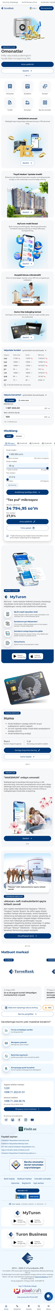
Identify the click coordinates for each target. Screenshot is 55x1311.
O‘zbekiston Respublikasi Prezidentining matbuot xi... (19, 1153)
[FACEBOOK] (19, 1119)
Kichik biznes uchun (29, 2)
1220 (6, 1088)
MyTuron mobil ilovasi (27, 223)
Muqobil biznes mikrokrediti (27, 275)
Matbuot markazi (24, 1178)
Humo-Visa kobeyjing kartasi (27, 312)
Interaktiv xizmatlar (42, 1178)
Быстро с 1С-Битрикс (23, 1191)
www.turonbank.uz (41, 1277)
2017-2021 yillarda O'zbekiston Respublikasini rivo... (18, 1147)
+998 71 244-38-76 (14, 1101)
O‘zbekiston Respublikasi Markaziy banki (14, 1144)
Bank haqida (9, 1178)
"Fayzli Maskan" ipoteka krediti (27, 174)
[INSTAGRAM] (25, 1119)
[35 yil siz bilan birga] (11, 8)
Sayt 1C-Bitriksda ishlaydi (27, 1286)
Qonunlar (15, 1183)
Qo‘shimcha (12, 485)
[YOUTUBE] (32, 1119)
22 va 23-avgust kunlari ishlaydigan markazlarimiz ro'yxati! (20, 994)
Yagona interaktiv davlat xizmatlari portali (15, 1150)
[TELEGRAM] (6, 1119)
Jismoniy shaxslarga (10, 2)
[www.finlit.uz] (27, 1129)
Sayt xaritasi (38, 1183)
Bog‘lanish (26, 1183)
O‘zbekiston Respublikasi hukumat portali (15, 1140)
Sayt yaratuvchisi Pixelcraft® (27, 1297)
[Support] (48, 1296)
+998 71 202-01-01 (14, 1092)
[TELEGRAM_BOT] (12, 1119)
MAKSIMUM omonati (27, 118)
